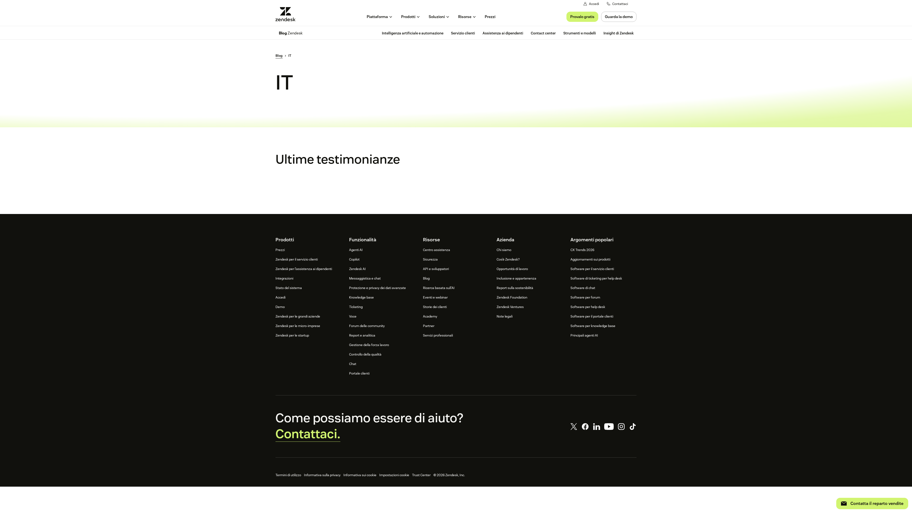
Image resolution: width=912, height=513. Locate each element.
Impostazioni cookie (394, 475)
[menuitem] (379, 16)
